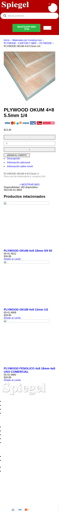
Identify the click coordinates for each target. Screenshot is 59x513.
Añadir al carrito (17, 155)
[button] (12, 259)
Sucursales (9, 405)
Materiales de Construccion (27, 40)
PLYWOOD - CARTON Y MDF (20, 43)
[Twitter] (12, 487)
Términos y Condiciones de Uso (20, 438)
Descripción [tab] (13, 158)
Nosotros (8, 401)
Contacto (8, 413)
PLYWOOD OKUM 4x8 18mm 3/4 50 (28, 250)
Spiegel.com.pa (24, 497)
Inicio (7, 40)
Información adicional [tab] (18, 162)
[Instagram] (20, 487)
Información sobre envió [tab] (20, 166)
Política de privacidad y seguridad (21, 427)
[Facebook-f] (4, 487)
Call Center (9, 442)
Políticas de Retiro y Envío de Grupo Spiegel (27, 434)
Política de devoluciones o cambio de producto (28, 430)
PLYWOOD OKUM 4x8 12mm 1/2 (26, 309)
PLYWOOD (45, 43)
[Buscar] (4, 15)
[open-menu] (47, 28)
